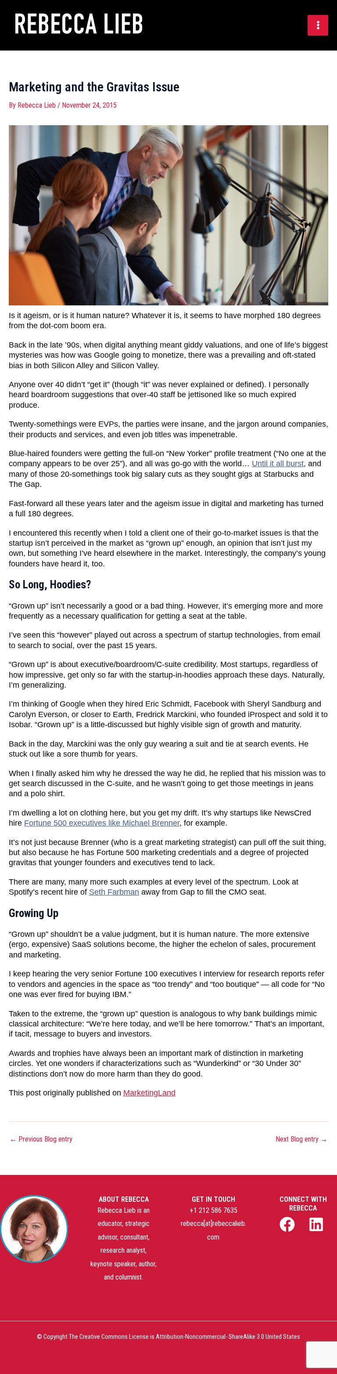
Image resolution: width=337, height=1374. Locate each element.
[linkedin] (318, 1224)
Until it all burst (278, 463)
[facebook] (289, 1224)
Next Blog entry (301, 1139)
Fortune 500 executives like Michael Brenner (101, 823)
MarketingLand (149, 1092)
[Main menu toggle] (318, 25)
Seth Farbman (114, 892)
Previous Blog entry (41, 1139)
